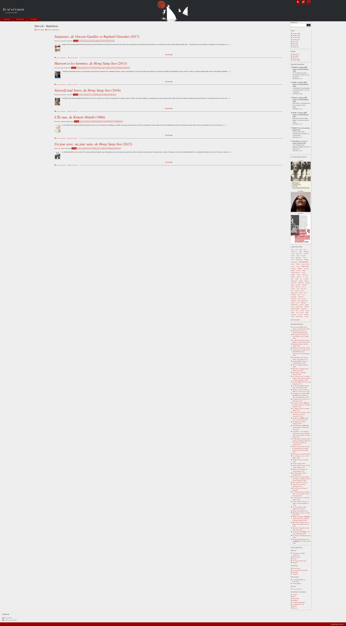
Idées (294, 45)
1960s (292, 249)
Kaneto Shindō (104, 121)
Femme (293, 270)
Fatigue (94, 41)
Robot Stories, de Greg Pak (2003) (301, 454)
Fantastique (306, 268)
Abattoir (81, 41)
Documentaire (87, 41)
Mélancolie (293, 283)
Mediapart (295, 600)
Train (297, 312)
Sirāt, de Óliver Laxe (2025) (300, 482)
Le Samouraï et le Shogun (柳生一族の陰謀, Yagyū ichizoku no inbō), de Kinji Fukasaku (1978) (301, 395)
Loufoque (301, 281)
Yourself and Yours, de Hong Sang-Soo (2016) (87, 90)
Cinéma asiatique (81, 68)
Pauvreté (297, 290)
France (304, 270)
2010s (305, 249)
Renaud (58, 41)
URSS (306, 312)
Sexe (297, 310)
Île (94, 121)
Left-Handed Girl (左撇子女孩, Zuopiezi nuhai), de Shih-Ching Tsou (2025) (301, 427)
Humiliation (305, 275)
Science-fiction (299, 306)
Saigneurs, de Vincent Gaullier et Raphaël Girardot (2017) (96, 36)
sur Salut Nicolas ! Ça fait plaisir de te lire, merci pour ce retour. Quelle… (301, 103)
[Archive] (303, 4)
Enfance (298, 264)
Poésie (300, 292)
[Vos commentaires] (309, 4)
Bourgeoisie (298, 257)
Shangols (295, 562)
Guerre (293, 275)
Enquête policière (306, 264)
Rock (298, 302)
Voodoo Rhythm (297, 583)
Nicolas (294, 58)
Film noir (299, 270)
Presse (294, 43)
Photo (294, 41)
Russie (307, 304)
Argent (297, 255)
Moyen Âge (297, 287)
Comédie (306, 259)
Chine (292, 259)
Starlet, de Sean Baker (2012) (300, 511)
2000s (300, 249)
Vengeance (293, 314)
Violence (306, 314)
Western (306, 316)
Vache (108, 41)
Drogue (292, 264)
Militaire (299, 285)
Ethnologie (293, 268)
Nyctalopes (295, 572)
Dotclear (341, 624)
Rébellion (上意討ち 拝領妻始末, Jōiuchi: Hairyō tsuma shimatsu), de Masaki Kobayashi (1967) (301, 518)
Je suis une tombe (297, 589)
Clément (295, 54)
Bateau (292, 257)
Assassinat (303, 255)
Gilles (294, 56)
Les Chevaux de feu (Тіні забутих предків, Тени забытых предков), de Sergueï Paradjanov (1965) (301, 378)
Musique (295, 35)
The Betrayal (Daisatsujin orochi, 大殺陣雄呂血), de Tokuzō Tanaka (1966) (302, 541)
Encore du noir (296, 568)
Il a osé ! (295, 559)
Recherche (294, 22)
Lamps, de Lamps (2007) (299, 463)
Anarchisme (299, 253)
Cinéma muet (89, 121)
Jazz (301, 279)
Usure (104, 41)
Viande (112, 41)
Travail (302, 312)
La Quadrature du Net (298, 604)
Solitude (302, 310)
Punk (299, 298)
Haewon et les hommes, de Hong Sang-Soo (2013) (90, 63)
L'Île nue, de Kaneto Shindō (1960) (79, 116)
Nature (303, 287)
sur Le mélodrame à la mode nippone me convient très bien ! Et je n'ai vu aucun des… (301, 87)
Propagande (293, 296)
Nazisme (293, 288)
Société (294, 47)
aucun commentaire (61, 57)
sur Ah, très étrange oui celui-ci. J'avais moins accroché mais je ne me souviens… (301, 72)
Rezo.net (295, 608)
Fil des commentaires (53, 30)
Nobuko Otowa (112, 121)
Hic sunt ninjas (296, 557)
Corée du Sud (89, 68)
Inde (307, 277)
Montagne (304, 285)
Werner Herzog (299, 316)
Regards (295, 606)
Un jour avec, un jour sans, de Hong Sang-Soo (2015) (93, 143)
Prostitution (300, 296)
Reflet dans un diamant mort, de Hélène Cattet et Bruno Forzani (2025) (301, 524)
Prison (298, 294)
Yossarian (295, 574)
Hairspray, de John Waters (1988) (301, 348)
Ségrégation (304, 308)
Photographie (294, 292)
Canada (304, 257)
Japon (97, 121)
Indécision (109, 68)
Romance (127, 68)
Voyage (292, 316)
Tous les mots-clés (295, 320)
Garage (303, 272)
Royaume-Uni (294, 304)
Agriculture (83, 121)
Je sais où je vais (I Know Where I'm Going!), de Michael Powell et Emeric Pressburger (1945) (301, 478)
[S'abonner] (298, 4)
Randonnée (293, 300)
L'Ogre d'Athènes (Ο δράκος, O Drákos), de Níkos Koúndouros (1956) (301, 503)
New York (303, 288)
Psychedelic (294, 298)
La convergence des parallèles (300, 570)
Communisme (294, 262)
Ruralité (302, 304)
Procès (303, 294)
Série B (293, 310)
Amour (293, 253)
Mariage (306, 281)
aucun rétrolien (73, 57)
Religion (293, 302)
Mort (292, 287)
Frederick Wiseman (295, 272)
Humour (293, 277)
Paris (292, 290)
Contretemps (296, 598)
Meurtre (293, 285)
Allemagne (306, 251)
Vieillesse (300, 314)
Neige (298, 288)
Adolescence (294, 251)
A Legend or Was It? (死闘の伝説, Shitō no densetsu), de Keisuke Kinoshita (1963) (301, 404)
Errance (293, 266)
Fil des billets (40, 30)
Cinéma (76, 41)
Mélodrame (301, 283)
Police (305, 292)
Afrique (300, 251)
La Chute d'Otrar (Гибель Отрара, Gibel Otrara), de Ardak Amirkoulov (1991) (301, 414)
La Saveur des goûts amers (299, 561)
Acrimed (295, 594)
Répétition (99, 41)
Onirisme (115, 68)
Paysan (302, 290)
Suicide (307, 310)
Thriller (293, 312)
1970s (296, 249)
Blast (294, 596)
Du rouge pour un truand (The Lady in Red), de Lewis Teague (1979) (301, 336)
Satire (292, 306)
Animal (293, 255)
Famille (300, 268)
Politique (293, 294)
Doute (95, 68)
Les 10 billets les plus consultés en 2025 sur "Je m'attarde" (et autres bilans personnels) (301, 494)
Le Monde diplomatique (299, 602)
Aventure (295, 39)
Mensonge (307, 283)
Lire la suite (168, 55)
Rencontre (106, 148)
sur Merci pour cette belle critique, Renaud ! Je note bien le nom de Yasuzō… (301, 118)
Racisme (304, 298)
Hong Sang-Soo (102, 68)
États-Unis (305, 266)
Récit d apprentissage (303, 300)
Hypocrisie (299, 277)
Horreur (299, 275)
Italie (292, 279)
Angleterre (305, 253)
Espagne (298, 266)
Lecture (294, 37)
